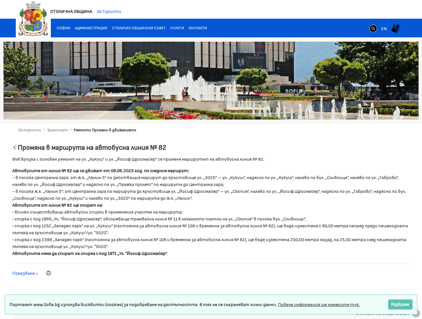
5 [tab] (383, 109)
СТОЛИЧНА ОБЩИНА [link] (71, 11)
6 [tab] (389, 109)
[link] (373, 29)
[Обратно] (14, 148)
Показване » (25, 273)
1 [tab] (360, 109)
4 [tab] (377, 109)
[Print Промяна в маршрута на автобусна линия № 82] (48, 273)
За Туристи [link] (109, 11)
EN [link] (384, 28)
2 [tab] (366, 109)
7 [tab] (395, 109)
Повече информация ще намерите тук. (319, 304)
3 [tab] (372, 109)
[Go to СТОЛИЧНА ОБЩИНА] (33, 18)
